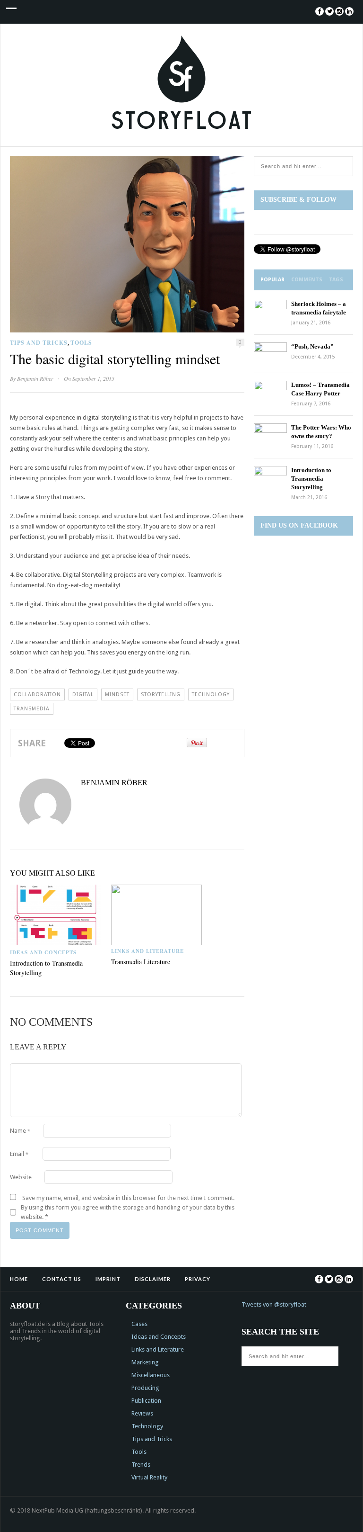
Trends (140, 1464)
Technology (211, 694)
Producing (145, 1387)
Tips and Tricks (39, 343)
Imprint (108, 1279)
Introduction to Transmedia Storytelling (311, 478)
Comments (306, 280)
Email (19, 1153)
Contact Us (61, 1279)
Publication (146, 1400)
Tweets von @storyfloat (274, 1304)
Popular (272, 280)
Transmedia (32, 709)
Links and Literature (147, 951)
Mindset (117, 694)
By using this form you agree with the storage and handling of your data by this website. (127, 1212)
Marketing (145, 1362)
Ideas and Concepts (43, 952)
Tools (81, 343)
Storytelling (161, 694)
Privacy (197, 1279)
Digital (83, 694)
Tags (336, 280)
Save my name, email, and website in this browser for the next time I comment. (128, 1197)
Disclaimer (153, 1279)
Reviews (142, 1413)
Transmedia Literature (140, 961)
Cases (139, 1323)
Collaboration (37, 694)
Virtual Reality (149, 1477)
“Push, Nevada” (312, 346)
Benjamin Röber (35, 378)
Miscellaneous (150, 1375)
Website (21, 1177)
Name (20, 1130)
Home (19, 1279)
